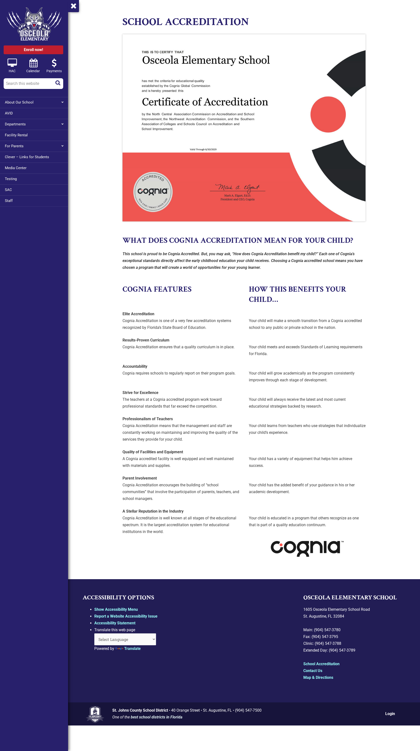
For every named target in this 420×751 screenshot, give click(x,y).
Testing (11, 179)
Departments (15, 124)
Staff (9, 201)
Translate (132, 648)
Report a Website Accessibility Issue (126, 616)
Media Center (15, 168)
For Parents (14, 146)
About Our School (19, 102)
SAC (8, 190)
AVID (9, 113)
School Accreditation (321, 664)
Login (390, 713)
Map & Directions (318, 677)
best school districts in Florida (156, 717)
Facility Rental (16, 135)
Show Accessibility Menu (116, 609)
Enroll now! (33, 49)
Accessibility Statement (114, 623)
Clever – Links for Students (27, 157)
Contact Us (312, 670)
